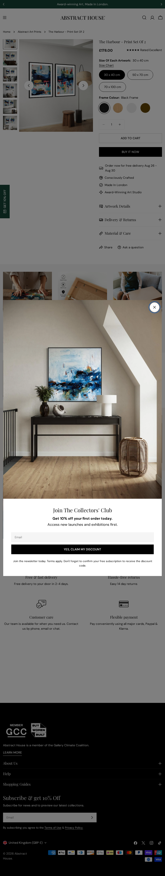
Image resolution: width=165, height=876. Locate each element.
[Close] (154, 307)
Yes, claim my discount (82, 549)
